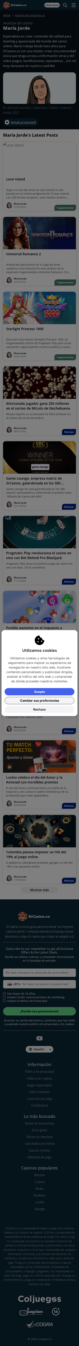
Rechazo (39, 709)
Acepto (39, 692)
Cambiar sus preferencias (39, 700)
